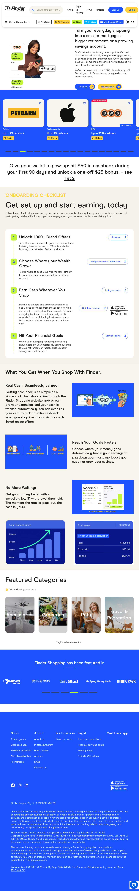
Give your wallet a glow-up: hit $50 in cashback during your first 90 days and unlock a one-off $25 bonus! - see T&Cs (69, 172)
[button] (33, 10)
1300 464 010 (18, 870)
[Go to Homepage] (15, 10)
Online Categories (18, 22)
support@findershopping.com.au (97, 867)
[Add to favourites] (40, 103)
